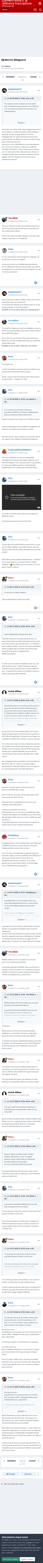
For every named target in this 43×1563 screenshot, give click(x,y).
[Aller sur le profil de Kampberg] (4, 836)
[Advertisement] (21, 35)
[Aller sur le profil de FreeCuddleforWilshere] (4, 451)
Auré (28, 1387)
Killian (28, 1146)
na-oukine (30, 399)
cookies (29, 1542)
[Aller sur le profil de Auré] (4, 1304)
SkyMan (7, 66)
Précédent (10, 77)
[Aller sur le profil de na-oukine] (4, 322)
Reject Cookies (27, 1559)
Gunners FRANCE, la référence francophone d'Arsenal (17, 3)
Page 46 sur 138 (22, 78)
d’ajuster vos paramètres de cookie (27, 1547)
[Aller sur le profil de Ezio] (4, 391)
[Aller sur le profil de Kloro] (4, 579)
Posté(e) (17, 92)
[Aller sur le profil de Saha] (4, 250)
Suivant (33, 77)
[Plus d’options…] (38, 90)
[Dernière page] (40, 77)
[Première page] (3, 77)
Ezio (27, 98)
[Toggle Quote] (5, 98)
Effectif (20, 68)
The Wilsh (30, 994)
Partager (11, 1474)
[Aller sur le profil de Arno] (4, 358)
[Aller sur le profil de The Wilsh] (4, 219)
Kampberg (30, 892)
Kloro (28, 626)
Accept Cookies (11, 1559)
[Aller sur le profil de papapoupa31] (4, 90)
